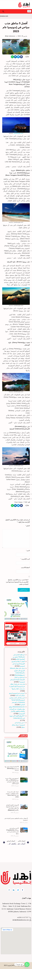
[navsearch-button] (3, 11)
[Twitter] (18, 890)
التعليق (27, 525)
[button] (21, 56)
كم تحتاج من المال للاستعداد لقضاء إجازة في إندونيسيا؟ (17, 679)
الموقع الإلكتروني (25, 567)
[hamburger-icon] (29, 11)
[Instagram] (9, 890)
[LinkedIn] (13, 890)
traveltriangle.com (18, 133)
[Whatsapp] (27, 964)
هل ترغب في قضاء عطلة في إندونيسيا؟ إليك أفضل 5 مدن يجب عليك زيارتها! (17, 686)
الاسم (28, 550)
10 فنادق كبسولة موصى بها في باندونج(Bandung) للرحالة (12, 768)
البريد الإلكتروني (25, 559)
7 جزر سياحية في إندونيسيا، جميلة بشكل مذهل (18, 725)
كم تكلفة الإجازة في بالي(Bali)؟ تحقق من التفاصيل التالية (19, 657)
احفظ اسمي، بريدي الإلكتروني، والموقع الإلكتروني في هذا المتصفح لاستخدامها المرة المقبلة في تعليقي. (17, 582)
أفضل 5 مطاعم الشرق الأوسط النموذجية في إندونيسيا (18, 664)
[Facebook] (22, 890)
